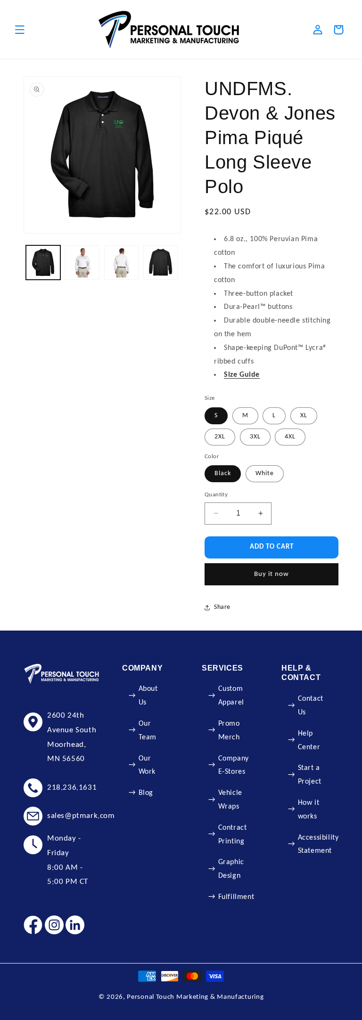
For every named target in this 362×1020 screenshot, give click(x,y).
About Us (148, 695)
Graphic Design (231, 869)
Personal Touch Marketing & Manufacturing (195, 997)
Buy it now (271, 574)
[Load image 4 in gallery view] (160, 262)
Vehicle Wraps (230, 799)
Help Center (309, 740)
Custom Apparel (231, 695)
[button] (19, 29)
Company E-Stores (233, 765)
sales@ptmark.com (81, 816)
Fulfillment (236, 897)
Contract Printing (232, 834)
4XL (290, 436)
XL (303, 415)
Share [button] (222, 607)
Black (222, 473)
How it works (309, 809)
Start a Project (309, 774)
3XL (255, 436)
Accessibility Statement (318, 844)
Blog (146, 793)
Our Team (147, 730)
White (264, 473)
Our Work (147, 765)
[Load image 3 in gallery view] (121, 262)
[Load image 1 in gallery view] (43, 262)
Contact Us (310, 705)
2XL (219, 436)
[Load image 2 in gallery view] (82, 262)
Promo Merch (229, 730)
